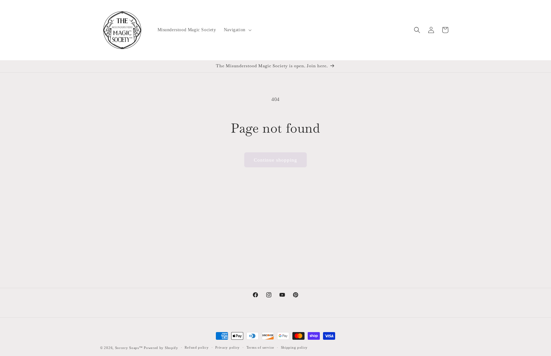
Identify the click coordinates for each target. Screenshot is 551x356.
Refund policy (197, 347)
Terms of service (260, 347)
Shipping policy (294, 347)
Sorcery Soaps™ (129, 348)
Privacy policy (227, 347)
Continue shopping (275, 160)
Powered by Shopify (161, 348)
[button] (237, 30)
